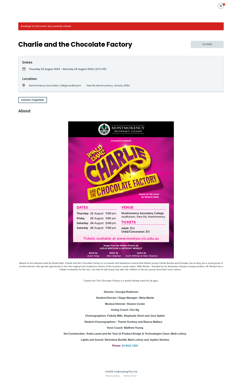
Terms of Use (129, 376)
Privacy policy (113, 376)
